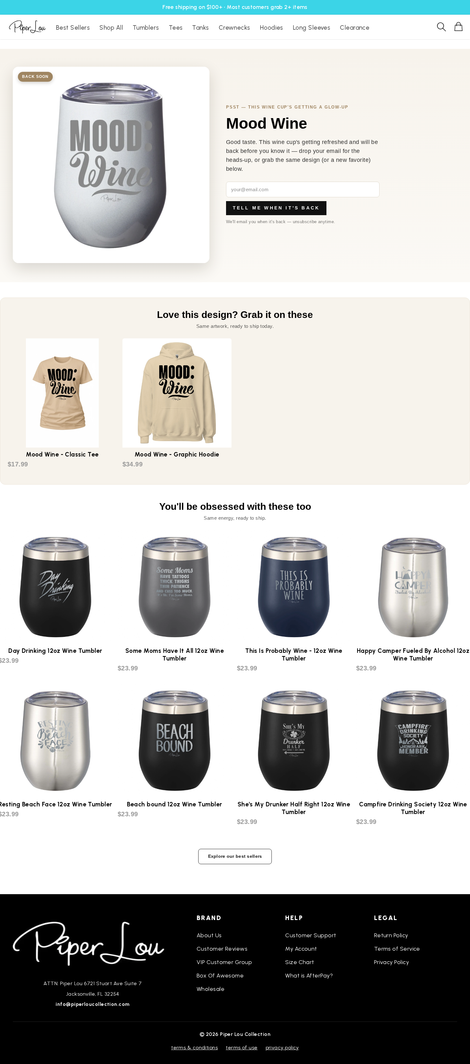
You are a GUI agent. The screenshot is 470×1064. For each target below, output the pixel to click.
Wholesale (210, 988)
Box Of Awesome (220, 975)
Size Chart (299, 962)
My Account (301, 948)
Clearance (354, 27)
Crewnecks (234, 27)
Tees (176, 27)
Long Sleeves (311, 27)
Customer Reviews (222, 948)
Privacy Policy (391, 962)
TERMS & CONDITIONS (194, 1048)
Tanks (200, 27)
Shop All (111, 27)
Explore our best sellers (235, 856)
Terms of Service (397, 948)
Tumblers (146, 27)
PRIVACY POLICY (282, 1048)
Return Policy (391, 935)
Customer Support (310, 935)
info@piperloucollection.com (92, 1004)
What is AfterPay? (309, 975)
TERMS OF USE (241, 1048)
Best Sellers (73, 27)
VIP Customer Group (224, 962)
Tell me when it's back (276, 207)
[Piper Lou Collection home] (93, 943)
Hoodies (271, 27)
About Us (209, 935)
